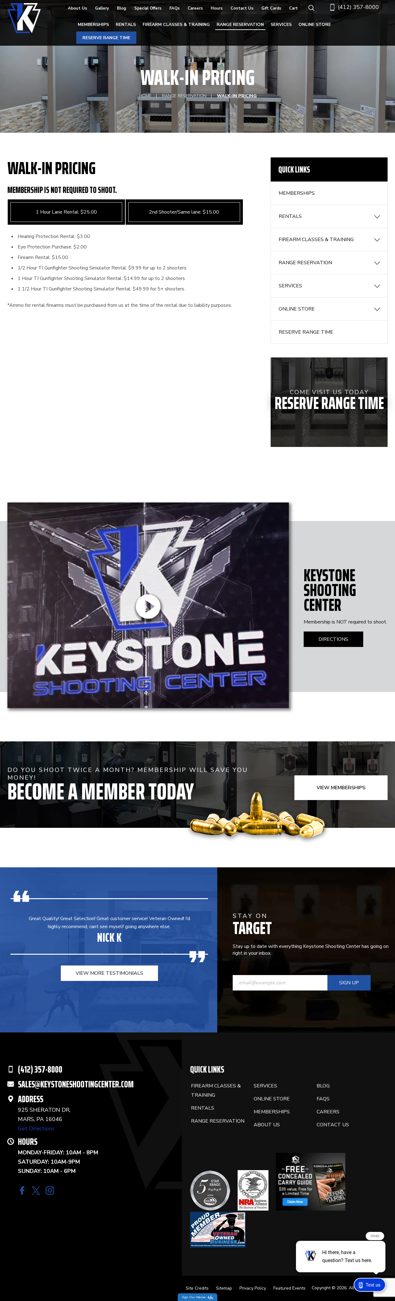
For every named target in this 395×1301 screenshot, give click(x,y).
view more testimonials (109, 973)
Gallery (102, 8)
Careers (195, 8)
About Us (77, 8)
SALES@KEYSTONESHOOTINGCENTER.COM (76, 1084)
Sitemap (224, 1288)
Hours (216, 8)
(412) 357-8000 (358, 7)
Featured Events (289, 1288)
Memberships (93, 24)
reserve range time (106, 38)
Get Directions (36, 1128)
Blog (121, 8)
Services (281, 24)
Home (145, 96)
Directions (333, 639)
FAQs (174, 8)
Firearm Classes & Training (176, 24)
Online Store (314, 24)
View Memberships (341, 787)
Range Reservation (240, 24)
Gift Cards (271, 8)
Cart (293, 8)
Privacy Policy (252, 1288)
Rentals (126, 24)
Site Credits (197, 1288)
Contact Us (242, 8)
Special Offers (147, 8)
